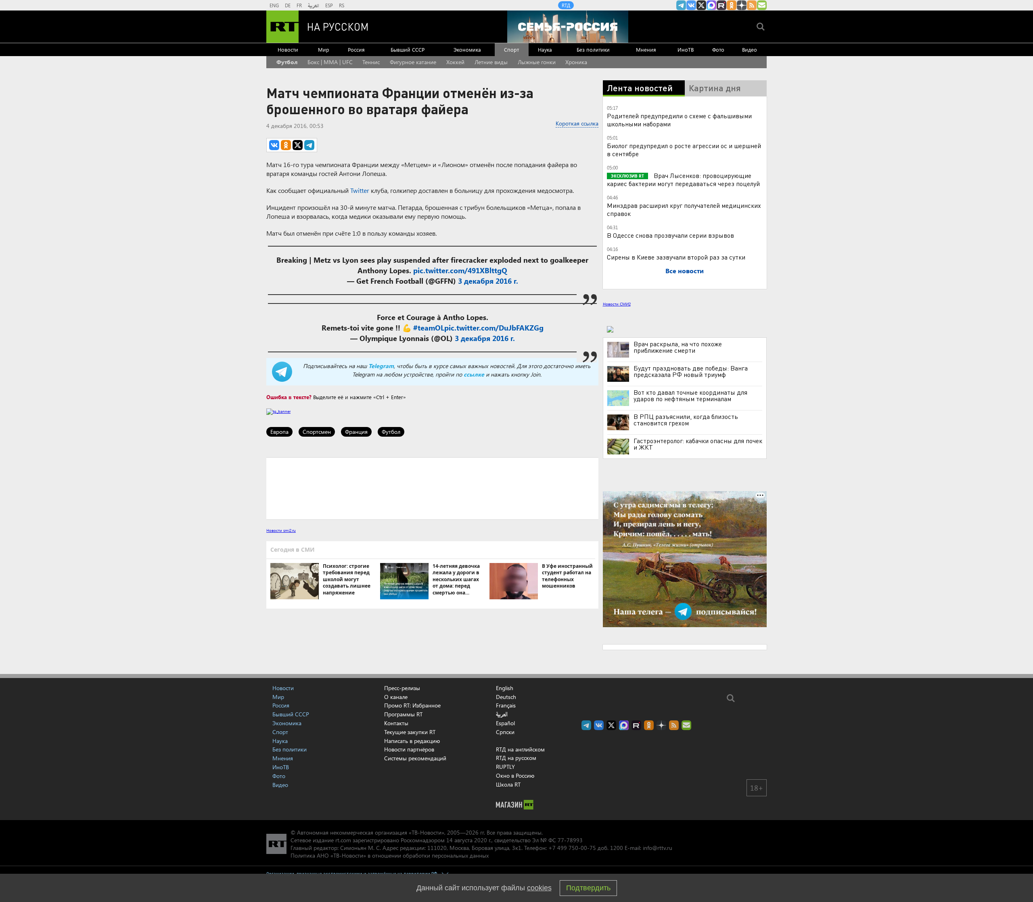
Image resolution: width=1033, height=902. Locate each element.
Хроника (576, 62)
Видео (749, 49)
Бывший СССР (407, 49)
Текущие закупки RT (409, 732)
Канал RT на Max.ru (711, 5)
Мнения (646, 49)
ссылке (474, 374)
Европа (279, 431)
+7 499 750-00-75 (572, 848)
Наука (545, 49)
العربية (313, 5)
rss (752, 5)
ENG (274, 5)
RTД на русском (516, 758)
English (504, 688)
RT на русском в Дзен (742, 5)
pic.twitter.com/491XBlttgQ (460, 270)
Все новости (684, 270)
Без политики (593, 49)
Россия (356, 49)
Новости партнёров (409, 749)
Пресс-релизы (402, 688)
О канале (396, 697)
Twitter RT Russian (701, 5)
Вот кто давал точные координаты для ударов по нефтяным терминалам (690, 395)
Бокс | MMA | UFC (330, 62)
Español (505, 723)
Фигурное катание (413, 62)
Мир (323, 49)
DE (288, 5)
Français (506, 705)
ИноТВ (686, 49)
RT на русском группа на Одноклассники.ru (731, 5)
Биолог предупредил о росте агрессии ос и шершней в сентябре (684, 149)
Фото (718, 49)
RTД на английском (520, 749)
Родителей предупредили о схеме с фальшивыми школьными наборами (679, 119)
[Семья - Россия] (567, 26)
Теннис (371, 62)
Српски (505, 732)
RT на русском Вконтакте (691, 5)
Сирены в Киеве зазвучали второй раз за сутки (676, 257)
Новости (288, 49)
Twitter (359, 190)
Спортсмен (317, 431)
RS (341, 5)
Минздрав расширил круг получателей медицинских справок (684, 209)
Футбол (286, 62)
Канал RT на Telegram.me (681, 5)
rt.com (343, 840)
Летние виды (491, 62)
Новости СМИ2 (617, 304)
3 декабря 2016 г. (488, 281)
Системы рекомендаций (415, 758)
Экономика (467, 49)
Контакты (396, 723)
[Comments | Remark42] (432, 488)
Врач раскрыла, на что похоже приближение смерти (678, 347)
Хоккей (455, 62)
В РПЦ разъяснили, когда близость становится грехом (686, 419)
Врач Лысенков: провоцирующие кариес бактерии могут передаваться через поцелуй (683, 179)
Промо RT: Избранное (412, 705)
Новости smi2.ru (281, 530)
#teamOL (428, 328)
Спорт (511, 49)
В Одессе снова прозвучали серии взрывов (670, 235)
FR (299, 5)
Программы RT (403, 714)
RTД (566, 5)
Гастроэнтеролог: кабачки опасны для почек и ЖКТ (698, 443)
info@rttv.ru (657, 848)
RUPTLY (505, 766)
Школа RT (508, 784)
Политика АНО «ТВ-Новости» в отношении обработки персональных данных (390, 855)
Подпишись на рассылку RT (762, 5)
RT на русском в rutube (721, 5)
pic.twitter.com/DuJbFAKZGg (494, 328)
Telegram (381, 366)
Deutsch (506, 697)
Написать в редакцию (412, 741)
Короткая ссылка (577, 123)
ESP (329, 5)
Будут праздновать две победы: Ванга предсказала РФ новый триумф (691, 371)
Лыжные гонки (537, 62)
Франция (356, 431)
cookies (539, 888)
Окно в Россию (515, 775)
